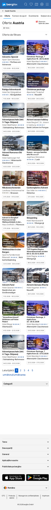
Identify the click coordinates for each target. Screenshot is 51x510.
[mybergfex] (42, 4)
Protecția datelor (12, 497)
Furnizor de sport (19, 16)
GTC (3, 496)
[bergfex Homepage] (9, 4)
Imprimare (45, 496)
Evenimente (33, 16)
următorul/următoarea (14, 374)
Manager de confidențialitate (28, 496)
